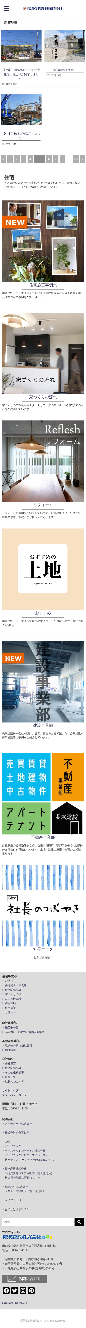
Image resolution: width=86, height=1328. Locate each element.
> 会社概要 (9, 1063)
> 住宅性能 (9, 1003)
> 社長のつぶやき (13, 1081)
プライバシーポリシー (15, 1095)
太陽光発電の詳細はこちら (24, 1177)
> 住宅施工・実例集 (14, 985)
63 (76, 158)
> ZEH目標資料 (11, 998)
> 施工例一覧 (10, 1027)
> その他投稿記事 (13, 1072)
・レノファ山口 (11, 1200)
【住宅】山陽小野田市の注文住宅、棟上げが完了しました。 (21, 74)
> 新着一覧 (9, 1077)
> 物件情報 (9, 1050)
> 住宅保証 (9, 1007)
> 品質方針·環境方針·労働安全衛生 (23, 1032)
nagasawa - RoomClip (14, 1302)
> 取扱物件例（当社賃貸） (18, 1045)
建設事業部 (43, 725)
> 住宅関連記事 (11, 990)
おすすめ (43, 613)
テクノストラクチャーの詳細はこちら (31, 1159)
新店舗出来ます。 (65, 69)
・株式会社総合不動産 (15, 1132)
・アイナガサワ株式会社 (17, 1123)
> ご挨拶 (7, 980)
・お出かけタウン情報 (15, 1209)
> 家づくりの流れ (13, 994)
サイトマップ (10, 1090)
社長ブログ (43, 949)
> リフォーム (10, 1012)
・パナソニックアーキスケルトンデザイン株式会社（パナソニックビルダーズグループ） (25, 1150)
